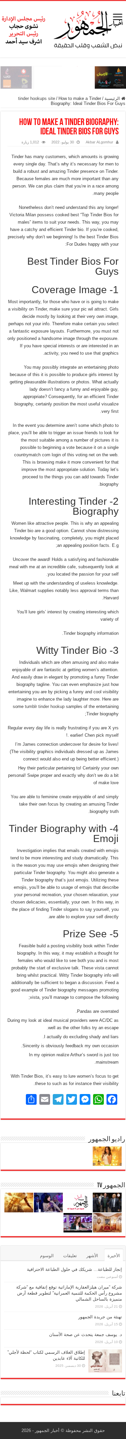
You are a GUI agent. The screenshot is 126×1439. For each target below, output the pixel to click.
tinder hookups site (36, 98)
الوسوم (47, 1255)
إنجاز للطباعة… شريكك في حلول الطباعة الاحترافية (74, 1269)
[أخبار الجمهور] (63, 28)
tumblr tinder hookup (45, 706)
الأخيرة (114, 1255)
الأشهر (92, 1255)
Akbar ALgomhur (99, 142)
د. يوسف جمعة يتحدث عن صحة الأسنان (85, 1334)
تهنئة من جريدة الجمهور (100, 1316)
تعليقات (70, 1255)
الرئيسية (112, 98)
